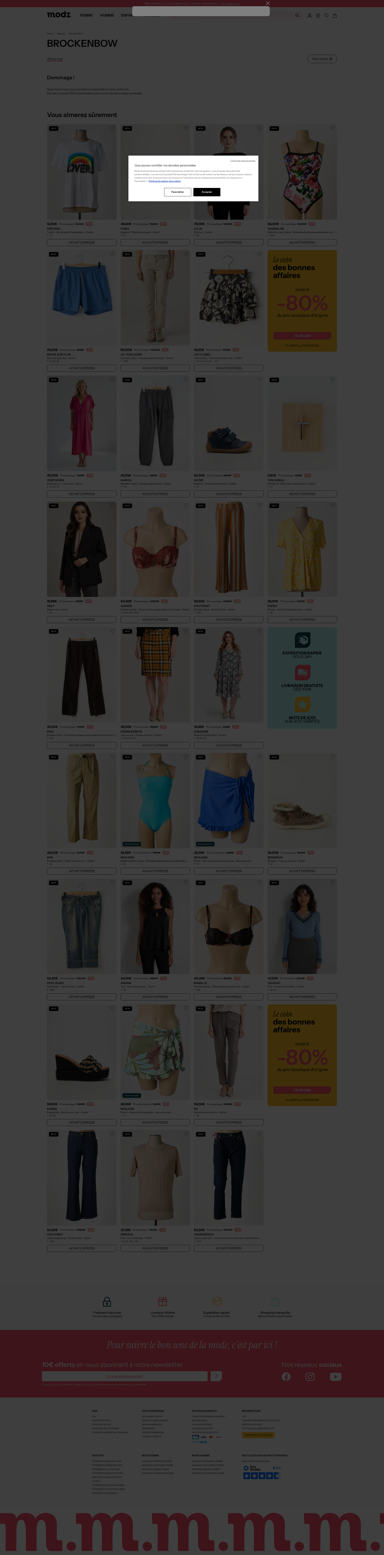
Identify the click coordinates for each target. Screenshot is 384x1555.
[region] (193, 179)
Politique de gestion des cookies (165, 181)
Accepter (207, 192)
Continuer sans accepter (242, 160)
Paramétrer (177, 192)
